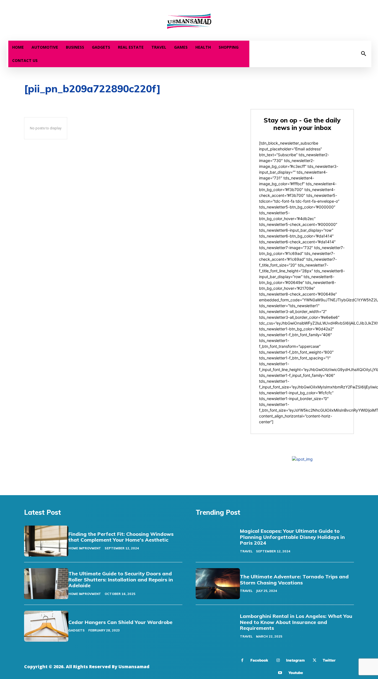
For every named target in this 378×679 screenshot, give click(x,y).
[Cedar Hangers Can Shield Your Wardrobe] (46, 626)
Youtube (295, 672)
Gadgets (76, 630)
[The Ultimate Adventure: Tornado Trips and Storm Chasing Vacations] (218, 583)
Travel (246, 551)
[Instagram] (278, 660)
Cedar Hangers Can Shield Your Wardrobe (120, 622)
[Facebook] (242, 660)
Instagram (295, 660)
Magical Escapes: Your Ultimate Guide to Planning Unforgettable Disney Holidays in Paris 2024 (292, 537)
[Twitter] (314, 660)
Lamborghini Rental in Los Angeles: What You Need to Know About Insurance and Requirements (296, 622)
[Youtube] (280, 673)
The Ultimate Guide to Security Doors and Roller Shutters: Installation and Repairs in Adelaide (120, 579)
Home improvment (84, 548)
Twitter (329, 660)
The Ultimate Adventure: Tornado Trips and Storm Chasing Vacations (294, 579)
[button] (364, 54)
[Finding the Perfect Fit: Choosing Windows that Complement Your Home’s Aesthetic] (46, 541)
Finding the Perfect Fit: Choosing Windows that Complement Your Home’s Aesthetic (121, 537)
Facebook (259, 660)
